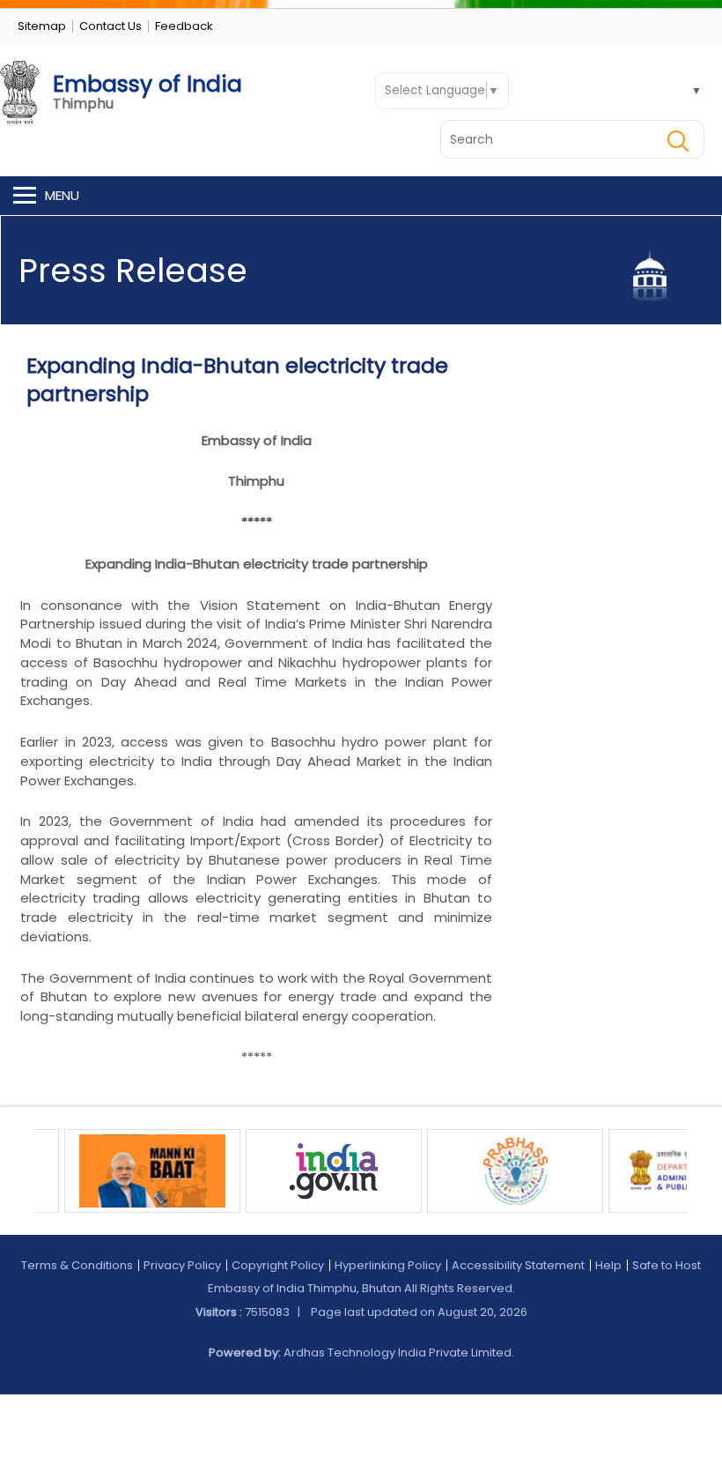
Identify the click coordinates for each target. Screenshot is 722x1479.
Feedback (184, 26)
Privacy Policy (182, 1265)
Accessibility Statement (518, 1265)
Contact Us (110, 26)
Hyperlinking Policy (388, 1265)
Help (608, 1265)
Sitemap (42, 26)
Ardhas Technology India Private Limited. (399, 1352)
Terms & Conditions (77, 1265)
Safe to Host (666, 1265)
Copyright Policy (278, 1265)
